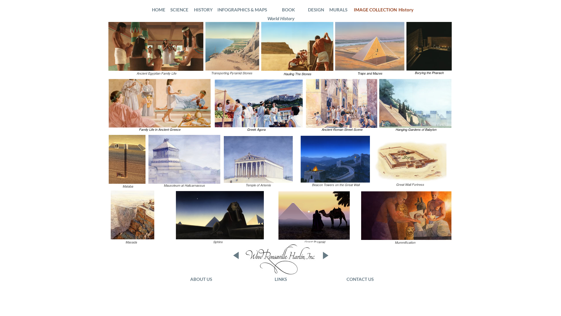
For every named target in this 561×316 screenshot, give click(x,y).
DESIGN (316, 9)
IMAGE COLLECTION (376, 9)
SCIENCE (179, 9)
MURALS (338, 9)
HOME (158, 9)
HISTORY (203, 9)
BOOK (289, 9)
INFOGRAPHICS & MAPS (242, 9)
